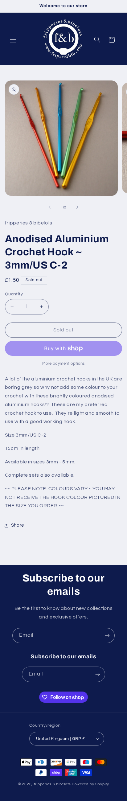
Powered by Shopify (90, 784)
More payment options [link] (63, 364)
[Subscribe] (107, 635)
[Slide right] (77, 207)
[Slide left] (49, 207)
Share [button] (17, 525)
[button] (13, 40)
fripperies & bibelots (52, 784)
